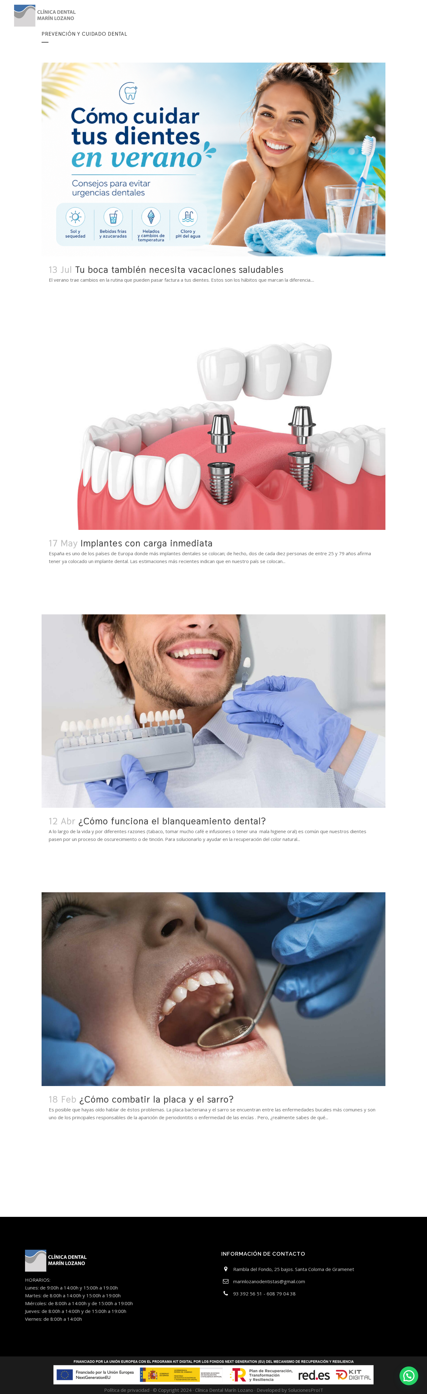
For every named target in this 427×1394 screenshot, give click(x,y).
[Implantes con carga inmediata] (213, 431)
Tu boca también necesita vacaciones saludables (179, 270)
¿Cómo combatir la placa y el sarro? (156, 1099)
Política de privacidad (126, 1390)
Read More (67, 298)
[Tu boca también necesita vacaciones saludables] (213, 159)
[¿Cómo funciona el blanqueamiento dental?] (213, 711)
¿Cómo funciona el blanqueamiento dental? (172, 821)
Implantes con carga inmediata (147, 543)
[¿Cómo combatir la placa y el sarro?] (213, 989)
